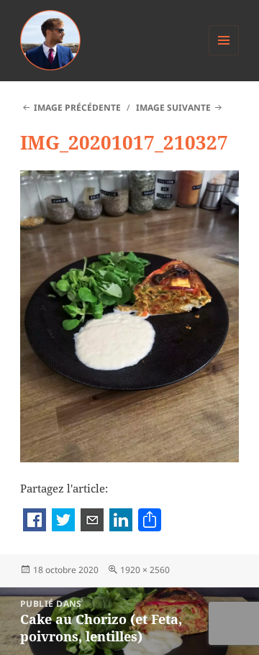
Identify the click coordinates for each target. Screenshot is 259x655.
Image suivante (173, 107)
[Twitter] (63, 521)
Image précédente (77, 107)
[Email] (92, 521)
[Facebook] (34, 521)
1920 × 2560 (145, 570)
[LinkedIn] (120, 521)
